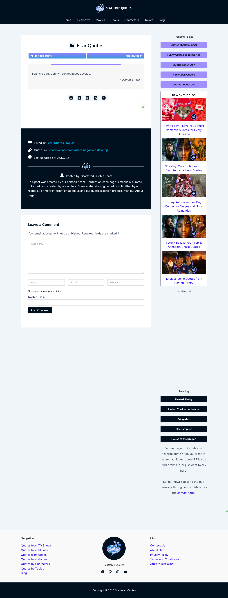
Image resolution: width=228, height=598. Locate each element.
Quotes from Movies (34, 550)
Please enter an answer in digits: (44, 291)
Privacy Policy (159, 554)
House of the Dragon (183, 438)
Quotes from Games (34, 559)
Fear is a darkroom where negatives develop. (79, 150)
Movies (100, 20)
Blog (162, 20)
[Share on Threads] (87, 98)
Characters (131, 20)
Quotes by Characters (35, 564)
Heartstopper (184, 429)
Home (67, 20)
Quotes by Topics (32, 568)
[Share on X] (79, 98)
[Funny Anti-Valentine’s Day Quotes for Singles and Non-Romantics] (184, 185)
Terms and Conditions (164, 559)
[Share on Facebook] (71, 98)
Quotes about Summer (183, 44)
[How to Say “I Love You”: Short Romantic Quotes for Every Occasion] (184, 109)
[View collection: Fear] (72, 45)
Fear (49, 143)
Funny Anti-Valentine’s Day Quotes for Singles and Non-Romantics (184, 206)
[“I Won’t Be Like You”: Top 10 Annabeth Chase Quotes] (184, 226)
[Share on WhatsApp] (104, 98)
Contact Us (157, 545)
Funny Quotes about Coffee (183, 54)
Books (115, 20)
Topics (149, 20)
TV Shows (83, 20)
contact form (186, 492)
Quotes (59, 143)
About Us (156, 550)
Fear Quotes (90, 45)
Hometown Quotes (184, 74)
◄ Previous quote (41, 55)
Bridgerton (183, 419)
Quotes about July (184, 64)
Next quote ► (134, 55)
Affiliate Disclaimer (162, 564)
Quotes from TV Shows (36, 545)
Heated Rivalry (183, 399)
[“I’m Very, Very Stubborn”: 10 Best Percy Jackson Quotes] (184, 149)
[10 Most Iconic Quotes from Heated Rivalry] (184, 262)
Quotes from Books (34, 554)
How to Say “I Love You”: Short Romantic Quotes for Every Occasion (183, 130)
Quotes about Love (183, 84)
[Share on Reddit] (95, 98)
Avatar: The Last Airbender (184, 409)
